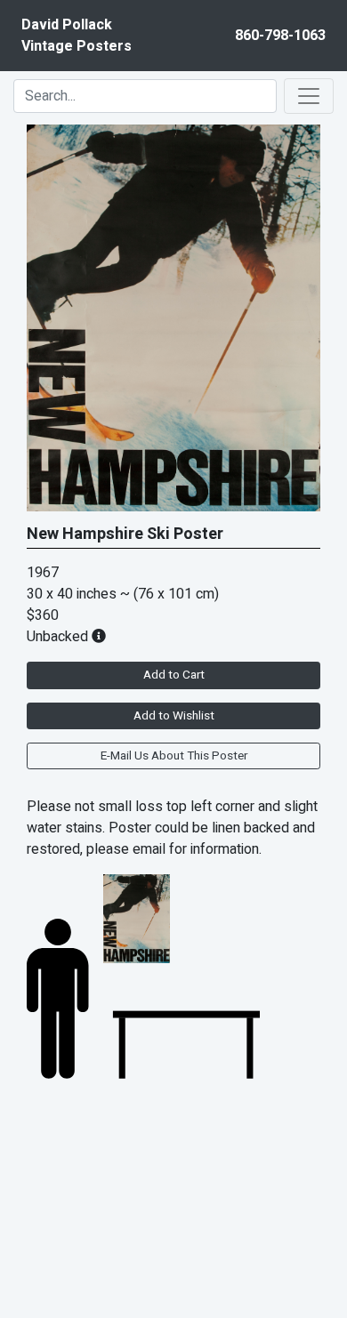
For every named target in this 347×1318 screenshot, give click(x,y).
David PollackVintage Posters (76, 35)
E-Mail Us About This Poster (174, 756)
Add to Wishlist (173, 716)
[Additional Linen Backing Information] (99, 636)
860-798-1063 (280, 35)
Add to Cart (174, 675)
